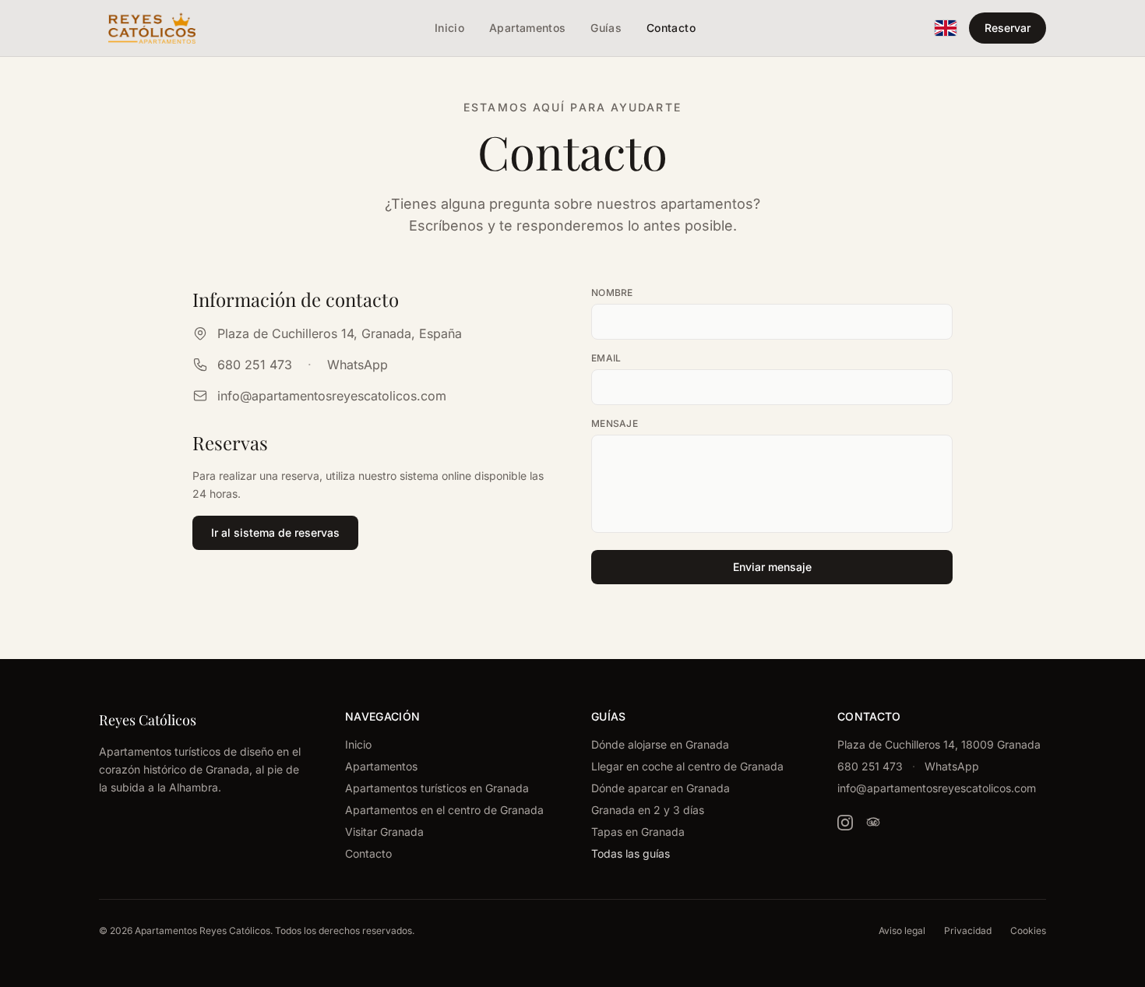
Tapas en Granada (638, 831)
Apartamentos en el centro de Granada (444, 809)
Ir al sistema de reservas (275, 532)
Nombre (612, 292)
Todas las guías (630, 853)
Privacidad (968, 930)
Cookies (1028, 930)
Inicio (358, 744)
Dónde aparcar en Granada (660, 788)
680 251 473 (254, 364)
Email (606, 358)
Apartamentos (381, 766)
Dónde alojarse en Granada (660, 744)
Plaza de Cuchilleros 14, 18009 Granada (939, 744)
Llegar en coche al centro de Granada (687, 766)
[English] (946, 28)
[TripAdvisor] (873, 822)
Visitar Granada (384, 831)
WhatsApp (357, 364)
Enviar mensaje (772, 566)
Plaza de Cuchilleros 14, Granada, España (339, 333)
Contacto (368, 853)
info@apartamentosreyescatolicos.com (331, 396)
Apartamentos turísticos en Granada (437, 788)
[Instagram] (845, 822)
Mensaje (614, 423)
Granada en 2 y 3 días (647, 809)
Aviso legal (902, 930)
